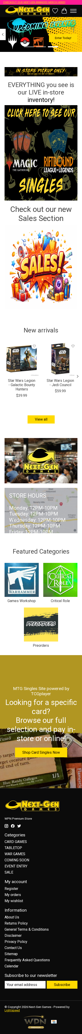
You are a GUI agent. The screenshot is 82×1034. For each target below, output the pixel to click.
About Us (12, 917)
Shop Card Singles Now (41, 752)
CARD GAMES (16, 842)
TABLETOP (13, 848)
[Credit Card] (54, 1022)
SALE (9, 872)
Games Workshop (22, 601)
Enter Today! (63, 38)
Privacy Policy (16, 942)
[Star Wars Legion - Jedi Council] (60, 359)
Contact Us (13, 948)
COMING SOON (17, 860)
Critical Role (60, 601)
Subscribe (62, 985)
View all (41, 419)
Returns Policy (16, 923)
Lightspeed (12, 1010)
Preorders (41, 645)
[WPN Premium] (35, 1027)
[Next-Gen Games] (28, 10)
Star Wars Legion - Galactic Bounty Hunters (21, 384)
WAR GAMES (15, 854)
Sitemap (11, 954)
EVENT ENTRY (16, 866)
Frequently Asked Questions (27, 960)
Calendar (11, 966)
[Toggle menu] (73, 10)
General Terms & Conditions (27, 929)
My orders (13, 895)
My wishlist (14, 901)
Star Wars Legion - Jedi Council (60, 382)
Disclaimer (13, 935)
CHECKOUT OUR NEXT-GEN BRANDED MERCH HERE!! (34, 2)
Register (11, 888)
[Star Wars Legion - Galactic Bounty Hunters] (22, 359)
